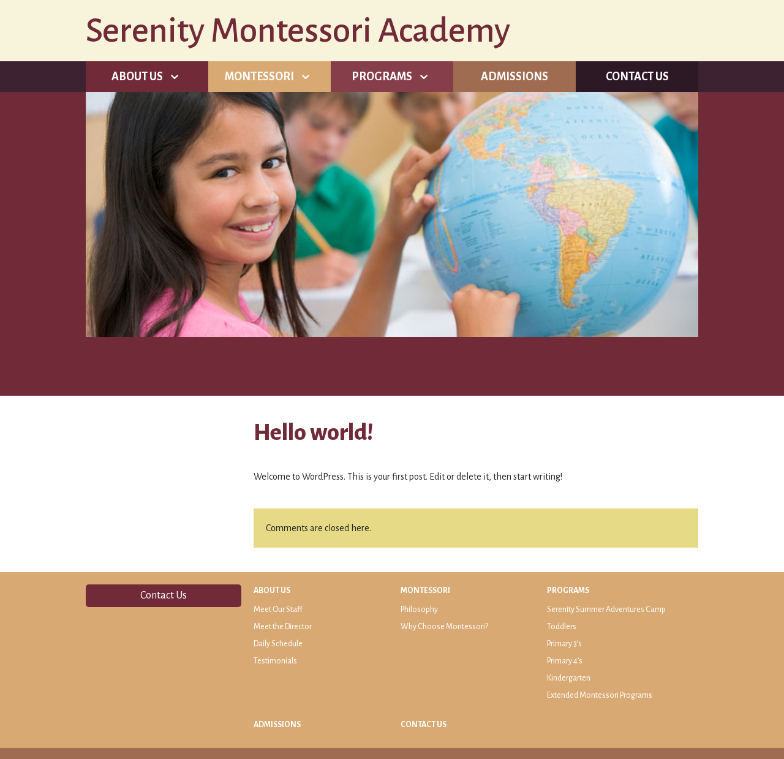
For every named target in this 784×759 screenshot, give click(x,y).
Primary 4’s (564, 661)
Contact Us (637, 76)
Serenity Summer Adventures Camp (606, 609)
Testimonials (275, 661)
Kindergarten (568, 678)
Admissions (514, 76)
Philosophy (419, 609)
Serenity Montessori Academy (298, 30)
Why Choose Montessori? (444, 626)
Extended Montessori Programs (599, 695)
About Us (137, 76)
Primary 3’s (564, 644)
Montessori (259, 76)
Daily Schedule (278, 644)
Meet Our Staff (278, 609)
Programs (382, 76)
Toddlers (561, 626)
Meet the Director (283, 626)
